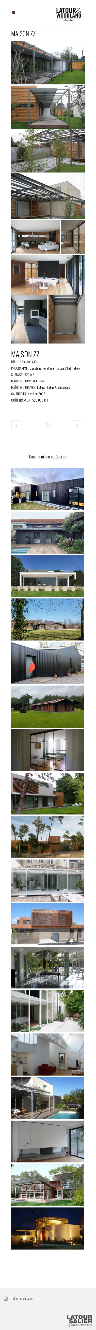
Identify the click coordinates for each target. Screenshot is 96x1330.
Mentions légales (23, 1298)
